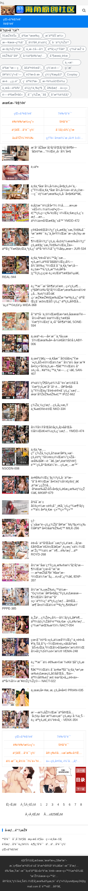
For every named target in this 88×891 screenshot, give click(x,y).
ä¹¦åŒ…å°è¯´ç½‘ (23, 129)
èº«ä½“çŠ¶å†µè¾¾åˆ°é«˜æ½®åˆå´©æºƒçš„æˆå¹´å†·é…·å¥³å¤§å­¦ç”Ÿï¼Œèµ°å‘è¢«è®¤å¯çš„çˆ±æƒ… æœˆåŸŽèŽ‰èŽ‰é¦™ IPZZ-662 (55, 388)
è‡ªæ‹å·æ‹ (33, 74)
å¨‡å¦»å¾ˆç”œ (65, 129)
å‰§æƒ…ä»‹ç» (57, 87)
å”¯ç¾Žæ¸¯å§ (37, 94)
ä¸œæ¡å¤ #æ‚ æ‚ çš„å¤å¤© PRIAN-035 (57, 690)
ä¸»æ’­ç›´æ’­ (69, 63)
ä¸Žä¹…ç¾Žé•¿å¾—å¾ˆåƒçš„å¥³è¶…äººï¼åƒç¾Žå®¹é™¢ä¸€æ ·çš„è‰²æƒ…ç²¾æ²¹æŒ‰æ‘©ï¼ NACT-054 (58, 621)
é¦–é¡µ (11, 804)
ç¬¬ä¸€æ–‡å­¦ (54, 839)
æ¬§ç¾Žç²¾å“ (11, 49)
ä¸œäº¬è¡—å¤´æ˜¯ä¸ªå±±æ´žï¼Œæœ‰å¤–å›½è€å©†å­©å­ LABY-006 (57, 340)
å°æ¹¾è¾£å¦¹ (60, 94)
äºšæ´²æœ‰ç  (30, 35)
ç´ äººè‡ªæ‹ (30, 81)
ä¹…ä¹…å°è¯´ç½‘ (56, 844)
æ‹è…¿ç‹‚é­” (10, 81)
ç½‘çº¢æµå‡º (53, 74)
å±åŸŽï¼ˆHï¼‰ (22, 137)
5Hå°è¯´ (65, 121)
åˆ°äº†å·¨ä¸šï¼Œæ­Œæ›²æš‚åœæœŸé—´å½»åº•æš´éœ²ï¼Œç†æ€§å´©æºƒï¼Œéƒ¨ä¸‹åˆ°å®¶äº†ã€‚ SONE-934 (58, 319)
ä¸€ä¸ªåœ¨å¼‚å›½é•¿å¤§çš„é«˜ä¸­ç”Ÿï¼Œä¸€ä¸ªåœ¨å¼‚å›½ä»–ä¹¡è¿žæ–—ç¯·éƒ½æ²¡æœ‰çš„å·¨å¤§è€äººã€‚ (57, 190)
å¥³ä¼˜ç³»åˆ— (11, 74)
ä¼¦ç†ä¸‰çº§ (33, 87)
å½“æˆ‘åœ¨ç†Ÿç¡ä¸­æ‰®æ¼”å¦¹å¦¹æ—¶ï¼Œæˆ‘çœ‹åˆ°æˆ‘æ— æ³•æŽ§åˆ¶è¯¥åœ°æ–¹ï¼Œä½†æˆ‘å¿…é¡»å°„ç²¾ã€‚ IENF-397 (57, 572)
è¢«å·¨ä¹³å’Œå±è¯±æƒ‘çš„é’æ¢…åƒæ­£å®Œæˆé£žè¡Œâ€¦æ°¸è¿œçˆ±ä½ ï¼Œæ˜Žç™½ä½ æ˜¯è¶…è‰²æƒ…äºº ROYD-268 (58, 548)
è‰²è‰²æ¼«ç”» (23, 121)
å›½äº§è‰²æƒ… (34, 55)
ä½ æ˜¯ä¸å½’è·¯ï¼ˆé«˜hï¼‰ (25, 761)
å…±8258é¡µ (53, 814)
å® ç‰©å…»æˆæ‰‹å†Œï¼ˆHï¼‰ (65, 752)
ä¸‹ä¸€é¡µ (32, 814)
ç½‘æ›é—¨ (53, 67)
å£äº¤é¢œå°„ (33, 67)
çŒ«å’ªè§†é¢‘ (10, 19)
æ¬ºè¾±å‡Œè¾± (53, 81)
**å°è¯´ (6, 839)
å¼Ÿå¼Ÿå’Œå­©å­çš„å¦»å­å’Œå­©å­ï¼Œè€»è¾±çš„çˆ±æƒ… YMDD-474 (57, 429)
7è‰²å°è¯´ (65, 113)
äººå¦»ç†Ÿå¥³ (56, 49)
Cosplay (72, 74)
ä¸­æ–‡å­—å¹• (34, 49)
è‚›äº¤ (34, 166)
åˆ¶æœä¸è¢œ (59, 55)
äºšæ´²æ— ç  (10, 67)
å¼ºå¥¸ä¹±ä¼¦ (37, 42)
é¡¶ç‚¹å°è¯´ (37, 844)
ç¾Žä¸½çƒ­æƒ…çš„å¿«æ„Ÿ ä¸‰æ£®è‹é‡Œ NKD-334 (49, 407)
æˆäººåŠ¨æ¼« (54, 35)
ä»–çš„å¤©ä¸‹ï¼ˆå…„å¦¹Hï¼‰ (65, 761)
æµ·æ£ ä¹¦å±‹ (36, 839)
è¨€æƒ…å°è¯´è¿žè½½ (15, 844)
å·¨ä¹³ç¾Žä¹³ (60, 42)
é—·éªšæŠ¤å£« (12, 94)
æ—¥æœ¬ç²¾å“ (13, 42)
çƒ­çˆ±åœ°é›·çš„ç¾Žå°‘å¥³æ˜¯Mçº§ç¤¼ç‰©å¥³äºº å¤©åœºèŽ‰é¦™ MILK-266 (58, 524)
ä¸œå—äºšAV (11, 87)
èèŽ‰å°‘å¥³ (10, 55)
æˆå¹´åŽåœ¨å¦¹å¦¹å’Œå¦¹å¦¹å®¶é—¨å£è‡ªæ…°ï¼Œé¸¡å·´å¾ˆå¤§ (54, 149)
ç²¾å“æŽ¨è (77, 49)
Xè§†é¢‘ (8, 23)
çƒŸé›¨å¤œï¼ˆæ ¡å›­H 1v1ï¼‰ (66, 137)
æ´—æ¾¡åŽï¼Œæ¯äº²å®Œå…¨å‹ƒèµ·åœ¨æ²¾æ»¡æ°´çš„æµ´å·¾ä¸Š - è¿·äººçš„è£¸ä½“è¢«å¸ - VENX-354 (58, 716)
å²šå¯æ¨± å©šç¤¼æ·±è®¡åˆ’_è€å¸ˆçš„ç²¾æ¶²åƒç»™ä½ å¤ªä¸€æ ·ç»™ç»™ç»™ (57, 505)
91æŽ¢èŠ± (9, 35)
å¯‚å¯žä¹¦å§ (19, 839)
